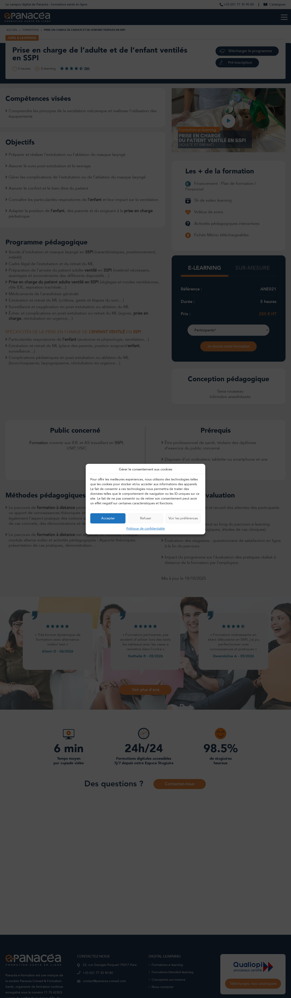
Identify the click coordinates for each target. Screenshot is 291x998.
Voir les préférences (183, 518)
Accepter (108, 518)
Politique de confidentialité (145, 528)
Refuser (145, 518)
